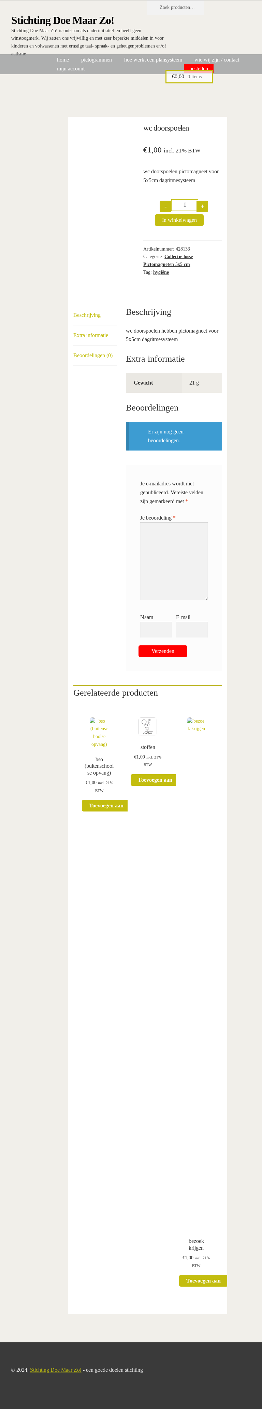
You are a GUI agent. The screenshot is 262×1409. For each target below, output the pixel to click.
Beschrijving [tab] (87, 315)
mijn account (71, 68)
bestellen (198, 68)
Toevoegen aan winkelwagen (106, 807)
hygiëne (161, 272)
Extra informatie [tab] (90, 335)
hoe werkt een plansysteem (153, 60)
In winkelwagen (179, 220)
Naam (146, 617)
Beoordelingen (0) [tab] (93, 355)
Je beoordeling (158, 518)
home (63, 60)
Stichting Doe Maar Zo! (62, 20)
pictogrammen (96, 60)
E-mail (183, 617)
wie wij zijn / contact (216, 60)
